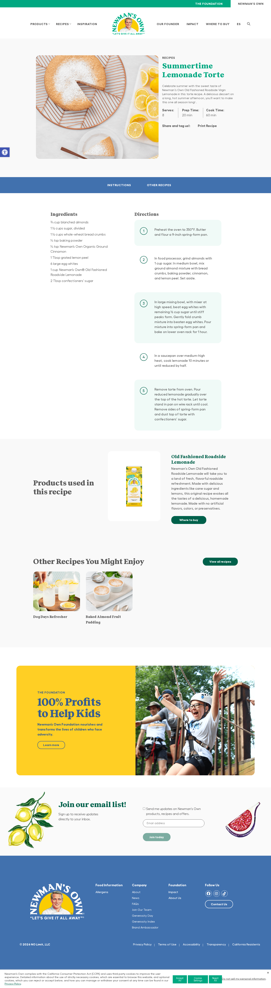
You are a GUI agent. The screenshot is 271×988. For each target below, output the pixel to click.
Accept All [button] (179, 979)
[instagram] (216, 893)
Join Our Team (142, 909)
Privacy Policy (142, 944)
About (136, 892)
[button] (5, 152)
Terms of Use (167, 944)
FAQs (135, 903)
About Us (174, 898)
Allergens (101, 892)
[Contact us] (219, 904)
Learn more (51, 745)
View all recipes (220, 561)
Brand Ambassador (145, 927)
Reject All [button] (215, 979)
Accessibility (191, 944)
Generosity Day (142, 915)
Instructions (119, 185)
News (135, 898)
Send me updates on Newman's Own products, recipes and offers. (173, 811)
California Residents (246, 944)
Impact (173, 892)
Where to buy (188, 520)
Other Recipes (159, 185)
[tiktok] (224, 893)
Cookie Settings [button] (198, 979)
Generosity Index (143, 921)
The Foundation (209, 3)
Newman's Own (251, 3)
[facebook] (208, 893)
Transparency (216, 944)
